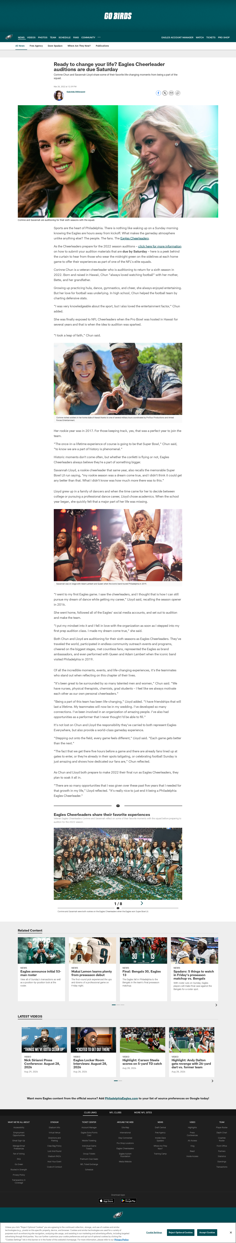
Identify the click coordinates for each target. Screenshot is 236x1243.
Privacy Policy (19, 1175)
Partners (221, 1151)
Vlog (192, 1146)
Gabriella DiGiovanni (76, 92)
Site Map (125, 1127)
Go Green (19, 1164)
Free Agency (160, 1132)
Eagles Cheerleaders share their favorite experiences (102, 814)
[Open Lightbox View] (118, 872)
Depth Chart (222, 1132)
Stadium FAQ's (54, 1156)
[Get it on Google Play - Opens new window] (128, 1202)
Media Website (125, 1161)
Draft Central (160, 1127)
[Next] (142, 903)
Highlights (192, 1127)
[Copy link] (177, 93)
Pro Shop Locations (125, 1143)
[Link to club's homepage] (9, 37)
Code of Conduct (54, 1167)
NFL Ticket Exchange (89, 1164)
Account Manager (89, 1127)
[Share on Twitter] (164, 94)
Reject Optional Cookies (181, 1232)
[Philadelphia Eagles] (118, 1215)
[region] (118, 1233)
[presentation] (217, 1005)
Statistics (222, 1156)
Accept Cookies (207, 1232)
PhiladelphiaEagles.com (121, 1098)
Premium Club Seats (89, 1159)
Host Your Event (54, 1161)
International (125, 1132)
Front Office (222, 1146)
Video (192, 1122)
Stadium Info (54, 1127)
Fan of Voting (19, 1154)
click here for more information (159, 246)
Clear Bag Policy (54, 1146)
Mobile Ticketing (89, 1140)
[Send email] (171, 94)
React (192, 1151)
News (160, 1122)
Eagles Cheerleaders (134, 238)
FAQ (19, 1159)
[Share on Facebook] (158, 94)
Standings (221, 1161)
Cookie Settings (154, 1232)
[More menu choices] (99, 37)
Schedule (89, 1169)
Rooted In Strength (19, 1169)
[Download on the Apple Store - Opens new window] (106, 1201)
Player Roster (221, 1127)
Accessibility (18, 1127)
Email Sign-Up (19, 1140)
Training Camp (160, 1154)
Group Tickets (89, 1154)
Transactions (221, 1167)
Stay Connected (125, 1138)
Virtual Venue (54, 1132)
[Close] (230, 1232)
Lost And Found (54, 1151)
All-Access (192, 1140)
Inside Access (192, 1156)
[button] (114, 1005)
